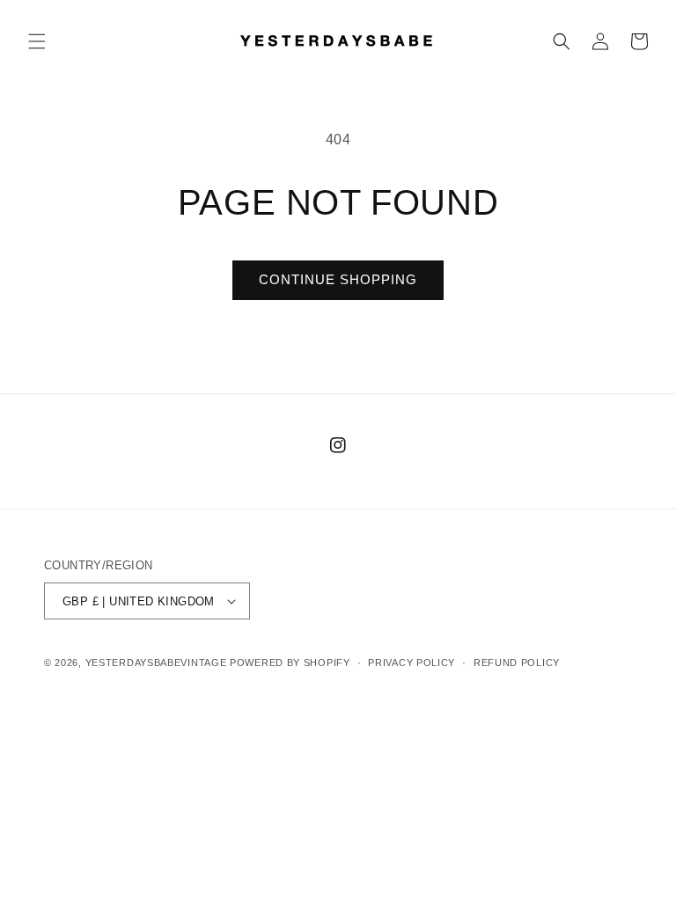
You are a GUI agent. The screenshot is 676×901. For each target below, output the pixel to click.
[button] (37, 41)
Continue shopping (338, 279)
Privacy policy (411, 662)
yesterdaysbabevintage (156, 662)
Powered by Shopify (290, 662)
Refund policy (517, 662)
